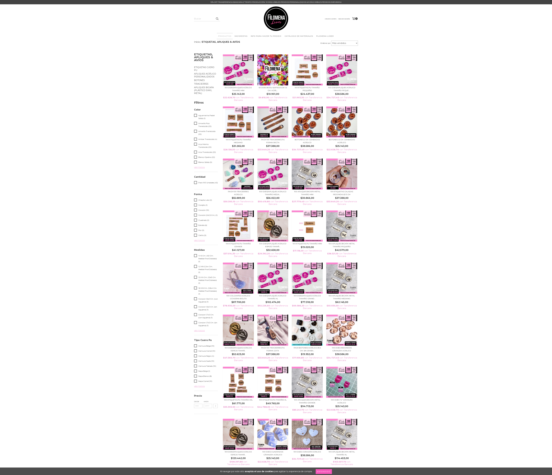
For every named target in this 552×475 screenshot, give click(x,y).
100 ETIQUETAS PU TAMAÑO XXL (238, 400)
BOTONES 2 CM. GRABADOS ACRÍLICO (307, 141)
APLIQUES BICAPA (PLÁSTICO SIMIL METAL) (204, 90)
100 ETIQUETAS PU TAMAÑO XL (273, 400)
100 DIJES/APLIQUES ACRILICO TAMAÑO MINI (238, 88)
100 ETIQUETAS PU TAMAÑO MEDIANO (238, 141)
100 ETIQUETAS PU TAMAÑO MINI (307, 244)
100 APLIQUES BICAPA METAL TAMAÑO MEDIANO (342, 297)
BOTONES (199, 80)
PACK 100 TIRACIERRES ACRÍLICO (238, 192)
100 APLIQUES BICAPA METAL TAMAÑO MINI (307, 192)
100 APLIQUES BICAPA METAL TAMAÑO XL (342, 453)
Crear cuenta (330, 19)
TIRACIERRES (201, 84)
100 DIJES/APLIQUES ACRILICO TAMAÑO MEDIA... (272, 192)
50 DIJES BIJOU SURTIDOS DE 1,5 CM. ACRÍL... (273, 88)
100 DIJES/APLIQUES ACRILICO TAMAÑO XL (272, 297)
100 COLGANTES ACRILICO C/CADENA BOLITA (238, 297)
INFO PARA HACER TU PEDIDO (266, 36)
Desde (196, 401)
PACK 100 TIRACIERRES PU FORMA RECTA (273, 141)
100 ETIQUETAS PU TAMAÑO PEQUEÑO (307, 88)
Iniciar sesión (344, 19)
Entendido (323, 471)
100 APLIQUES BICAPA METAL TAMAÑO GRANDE (307, 401)
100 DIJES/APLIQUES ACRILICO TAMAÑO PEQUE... (341, 88)
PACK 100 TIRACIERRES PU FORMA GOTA (273, 349)
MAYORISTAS (241, 36)
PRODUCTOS (224, 36)
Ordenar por (325, 43)
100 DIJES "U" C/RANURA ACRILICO (342, 401)
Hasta (206, 401)
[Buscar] (217, 18)
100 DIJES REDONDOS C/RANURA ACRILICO (342, 349)
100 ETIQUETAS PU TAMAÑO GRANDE (238, 245)
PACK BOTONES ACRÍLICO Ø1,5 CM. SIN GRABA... (307, 349)
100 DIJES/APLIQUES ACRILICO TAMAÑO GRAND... (307, 297)
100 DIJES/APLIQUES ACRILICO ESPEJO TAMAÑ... (272, 245)
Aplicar (215, 406)
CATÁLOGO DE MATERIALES (299, 36)
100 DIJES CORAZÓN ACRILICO (307, 452)
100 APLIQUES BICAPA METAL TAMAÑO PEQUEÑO (342, 245)
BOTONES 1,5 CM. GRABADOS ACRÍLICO (342, 141)
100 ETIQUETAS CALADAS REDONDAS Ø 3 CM (341, 192)
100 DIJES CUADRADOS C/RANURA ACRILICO (272, 453)
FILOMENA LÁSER (325, 36)
